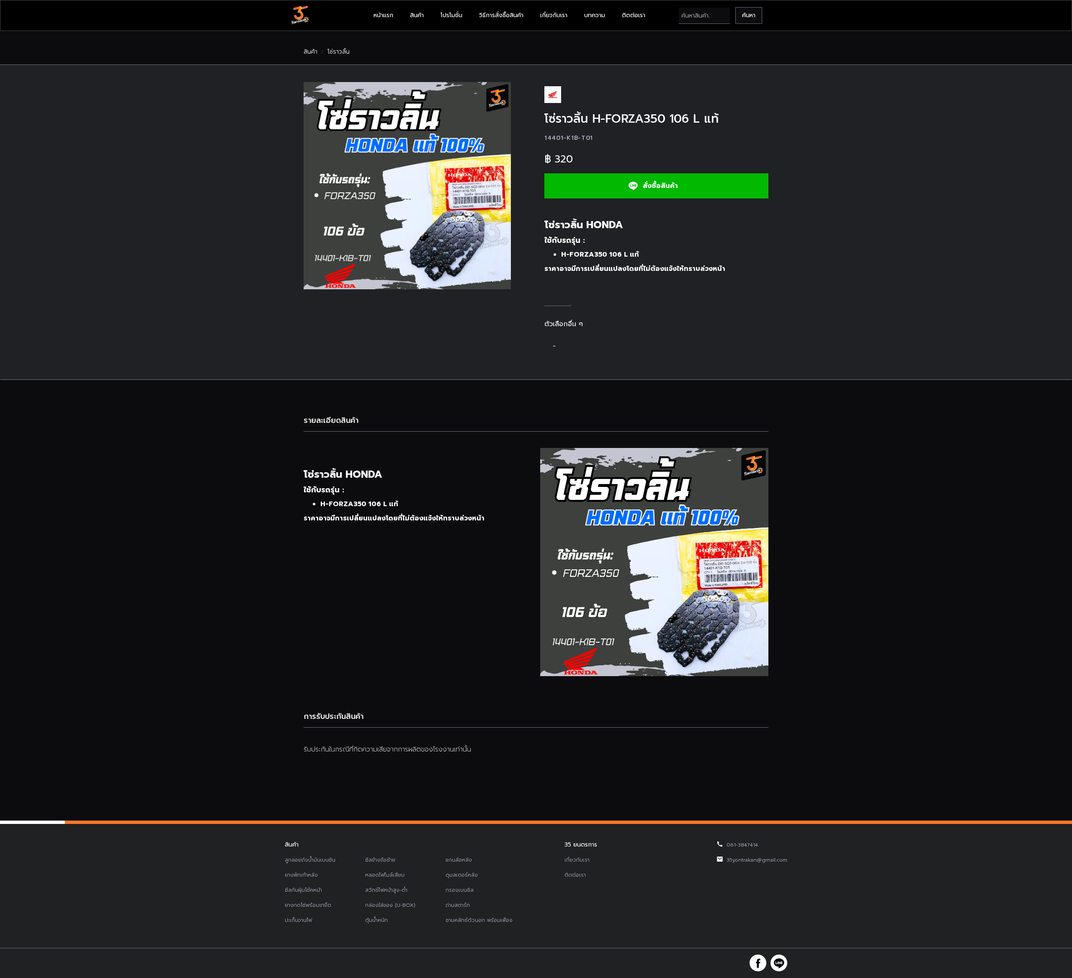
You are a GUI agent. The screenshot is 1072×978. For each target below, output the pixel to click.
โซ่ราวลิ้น (338, 52)
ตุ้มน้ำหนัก (376, 920)
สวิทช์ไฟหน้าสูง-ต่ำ (386, 890)
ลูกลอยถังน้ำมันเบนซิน (310, 860)
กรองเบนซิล (460, 890)
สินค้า (417, 15)
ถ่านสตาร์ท (458, 905)
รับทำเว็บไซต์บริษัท (599, 963)
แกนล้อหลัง (459, 860)
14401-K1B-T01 (568, 138)
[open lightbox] (407, 185)
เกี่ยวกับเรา (553, 15)
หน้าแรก (383, 15)
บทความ (594, 15)
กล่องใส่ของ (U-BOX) (390, 905)
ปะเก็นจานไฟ (298, 920)
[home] (300, 15)
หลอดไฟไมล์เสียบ (385, 875)
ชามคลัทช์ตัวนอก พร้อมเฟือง (479, 920)
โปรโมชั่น (451, 15)
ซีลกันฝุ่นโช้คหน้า (303, 890)
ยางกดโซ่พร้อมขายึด (308, 905)
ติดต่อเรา (633, 15)
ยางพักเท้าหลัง (301, 875)
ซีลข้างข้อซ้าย (380, 860)
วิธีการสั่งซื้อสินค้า (501, 15)
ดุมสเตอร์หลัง (462, 875)
